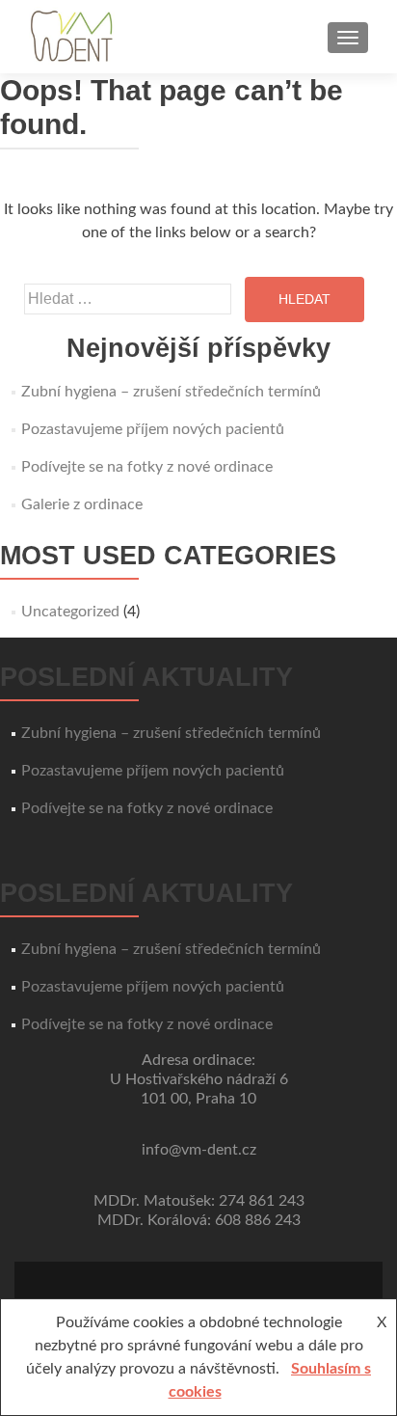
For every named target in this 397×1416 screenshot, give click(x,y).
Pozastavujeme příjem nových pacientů (152, 429)
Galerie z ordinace (82, 504)
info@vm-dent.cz (199, 1149)
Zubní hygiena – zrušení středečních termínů (171, 391)
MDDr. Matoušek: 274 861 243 (198, 1201)
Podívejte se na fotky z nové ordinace (147, 467)
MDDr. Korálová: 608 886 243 (199, 1220)
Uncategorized (70, 611)
